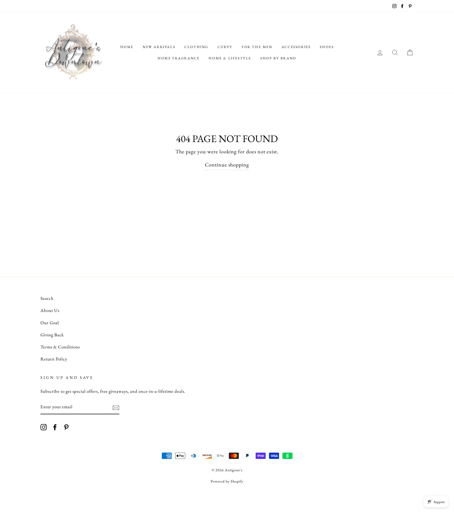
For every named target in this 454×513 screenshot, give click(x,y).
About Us (49, 310)
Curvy (225, 47)
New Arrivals (159, 47)
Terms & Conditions (60, 347)
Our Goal (49, 323)
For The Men (257, 47)
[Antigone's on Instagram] (43, 426)
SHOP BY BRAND (278, 58)
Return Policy (53, 359)
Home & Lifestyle (230, 58)
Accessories (296, 47)
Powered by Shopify (227, 481)
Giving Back (52, 335)
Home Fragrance (178, 58)
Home (126, 47)
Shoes (327, 47)
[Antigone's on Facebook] (55, 426)
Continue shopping (227, 164)
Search (47, 298)
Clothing (196, 47)
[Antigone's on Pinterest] (66, 426)
